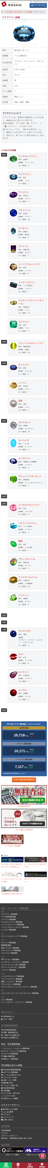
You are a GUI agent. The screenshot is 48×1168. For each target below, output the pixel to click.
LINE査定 (6, 1167)
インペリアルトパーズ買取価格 (12, 924)
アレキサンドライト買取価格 (11, 922)
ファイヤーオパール (27, 577)
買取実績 (42, 1167)
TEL (18, 1167)
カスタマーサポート (10, 1105)
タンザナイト (24, 458)
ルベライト (23, 672)
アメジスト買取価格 (8, 919)
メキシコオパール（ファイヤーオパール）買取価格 (20, 993)
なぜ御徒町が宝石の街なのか (11, 894)
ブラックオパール (26, 559)
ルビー (21, 654)
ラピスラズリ (24, 631)
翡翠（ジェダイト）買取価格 (11, 981)
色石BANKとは (8, 1016)
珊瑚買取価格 (6, 945)
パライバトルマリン (27, 523)
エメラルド (23, 322)
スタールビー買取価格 (9, 953)
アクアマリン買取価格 (9, 914)
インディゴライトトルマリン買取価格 (15, 927)
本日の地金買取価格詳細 (24, 780)
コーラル (22, 690)
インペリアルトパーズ (28, 264)
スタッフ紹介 (8, 1019)
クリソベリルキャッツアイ (31, 343)
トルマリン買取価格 (8, 970)
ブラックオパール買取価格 (11, 984)
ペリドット (23, 595)
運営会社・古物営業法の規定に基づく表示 (16, 1138)
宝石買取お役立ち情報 (11, 1065)
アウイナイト (24, 210)
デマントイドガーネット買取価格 (13, 967)
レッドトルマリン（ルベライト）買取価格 (16, 1002)
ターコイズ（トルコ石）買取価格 (13, 965)
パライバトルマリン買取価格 (11, 979)
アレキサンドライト (27, 156)
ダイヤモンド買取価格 (11, 959)
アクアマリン (24, 174)
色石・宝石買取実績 (10, 1044)
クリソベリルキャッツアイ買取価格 (14, 936)
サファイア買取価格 (8, 943)
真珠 (20, 401)
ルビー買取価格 (7, 1000)
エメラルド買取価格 (8, 930)
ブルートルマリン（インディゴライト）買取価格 (19, 987)
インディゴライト (26, 282)
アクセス (4, 1133)
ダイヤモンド (24, 422)
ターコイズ (23, 440)
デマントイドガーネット (29, 476)
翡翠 (20, 541)
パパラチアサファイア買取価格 (12, 976)
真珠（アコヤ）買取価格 (10, 948)
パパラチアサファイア (28, 505)
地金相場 (30, 1167)
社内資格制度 (6, 1130)
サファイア (23, 365)
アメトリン (23, 246)
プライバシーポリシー (9, 1136)
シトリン (22, 383)
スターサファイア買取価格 (11, 950)
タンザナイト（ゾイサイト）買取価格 (15, 962)
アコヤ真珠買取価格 (8, 917)
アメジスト (23, 192)
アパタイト (23, 228)
